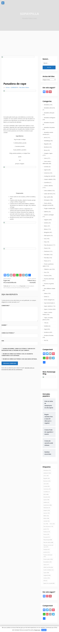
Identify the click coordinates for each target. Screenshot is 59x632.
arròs (45, 475)
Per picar (46, 537)
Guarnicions (47, 505)
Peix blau (46, 257)
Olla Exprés (47, 235)
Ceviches (46, 166)
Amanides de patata (49, 127)
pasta (46, 529)
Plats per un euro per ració (48, 546)
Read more (37, 630)
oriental (46, 521)
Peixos (27, 87)
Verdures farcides (48, 335)
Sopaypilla (29, 14)
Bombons (46, 147)
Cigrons (46, 170)
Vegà (45, 329)
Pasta (45, 248)
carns (45, 483)
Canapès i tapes (48, 153)
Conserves (47, 173)
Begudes (46, 144)
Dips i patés (47, 197)
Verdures (46, 332)
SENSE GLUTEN (48, 567)
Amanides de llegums (49, 117)
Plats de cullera (48, 542)
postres (46, 552)
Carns (45, 158)
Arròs (45, 137)
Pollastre (46, 549)
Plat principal (25, 287)
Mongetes (46, 232)
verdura (46, 578)
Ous (45, 238)
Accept (44, 630)
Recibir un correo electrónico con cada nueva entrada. (20, 359)
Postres (46, 275)
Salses (45, 293)
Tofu (45, 322)
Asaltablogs (47, 140)
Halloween (46, 507)
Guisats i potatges (49, 214)
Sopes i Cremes (48, 309)
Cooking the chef (48, 176)
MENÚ (46, 515)
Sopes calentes (48, 306)
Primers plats (48, 559)
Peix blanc (22, 87)
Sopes (46, 572)
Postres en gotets (49, 283)
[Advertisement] (29, 42)
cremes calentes (48, 185)
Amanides (46, 104)
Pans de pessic (48, 245)
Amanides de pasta (49, 122)
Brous (45, 150)
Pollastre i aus (47, 269)
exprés (46, 499)
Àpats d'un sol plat (48, 583)
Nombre (4, 325)
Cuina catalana (47, 190)
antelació (28, 286)
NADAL (46, 518)
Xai (45, 340)
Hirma (8, 87)
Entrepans (46, 200)
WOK (45, 580)
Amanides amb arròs (49, 108)
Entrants (46, 497)
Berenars (46, 481)
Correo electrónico (8, 333)
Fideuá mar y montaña (31, 280)
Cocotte (12, 287)
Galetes (46, 211)
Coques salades (48, 179)
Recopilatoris (47, 562)
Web (3, 340)
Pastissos (46, 251)
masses (46, 513)
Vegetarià (46, 575)
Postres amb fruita (49, 278)
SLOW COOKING (48, 570)
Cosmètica (47, 182)
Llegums (46, 219)
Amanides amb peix (49, 112)
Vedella (46, 326)
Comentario (6, 305)
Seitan (45, 296)
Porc (45, 272)
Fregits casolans (48, 208)
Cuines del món (48, 193)
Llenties (46, 223)
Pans (45, 242)
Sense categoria (48, 299)
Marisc (45, 226)
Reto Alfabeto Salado (49, 288)
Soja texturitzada (48, 303)
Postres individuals (47, 555)
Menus (46, 229)
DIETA (16, 287)
